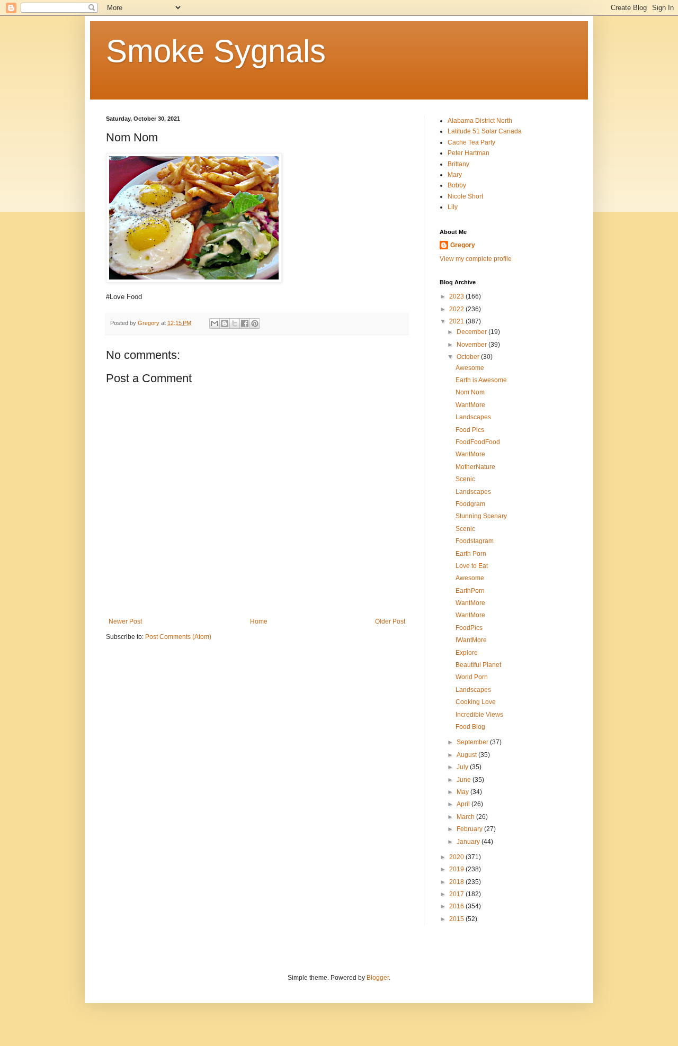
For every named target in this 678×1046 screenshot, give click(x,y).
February (470, 829)
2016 (457, 906)
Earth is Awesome (481, 380)
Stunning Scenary (481, 516)
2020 (457, 857)
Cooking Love (476, 702)
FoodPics (469, 628)
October (469, 356)
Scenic (465, 479)
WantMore (470, 405)
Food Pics (470, 430)
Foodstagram (475, 541)
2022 (457, 309)
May (463, 792)
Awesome (470, 368)
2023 (457, 296)
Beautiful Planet (478, 665)
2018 (457, 882)
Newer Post (125, 621)
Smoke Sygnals (216, 51)
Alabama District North (480, 120)
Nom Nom (470, 392)
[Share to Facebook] (244, 323)
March (466, 816)
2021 (457, 321)
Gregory (462, 245)
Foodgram (470, 504)
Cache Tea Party (471, 142)
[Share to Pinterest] (254, 323)
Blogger (378, 977)
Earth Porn (471, 553)
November (472, 344)
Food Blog (470, 727)
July (463, 767)
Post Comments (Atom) (178, 637)
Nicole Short (465, 196)
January (469, 841)
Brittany (458, 164)
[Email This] (214, 323)
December (472, 332)
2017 (457, 894)
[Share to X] (234, 323)
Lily (453, 207)
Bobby (457, 185)
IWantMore (471, 640)
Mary (455, 174)
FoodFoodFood (478, 442)
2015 (457, 919)
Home (258, 621)
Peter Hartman (468, 153)
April (464, 804)
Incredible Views (479, 714)
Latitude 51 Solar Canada (485, 131)
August (467, 755)
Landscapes (473, 417)
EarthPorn (470, 590)
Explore (467, 652)
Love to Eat (472, 566)
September (473, 742)
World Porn (472, 677)
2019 (457, 869)
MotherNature (475, 467)
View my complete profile (476, 259)
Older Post (390, 621)
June (464, 779)
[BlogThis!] (224, 323)
